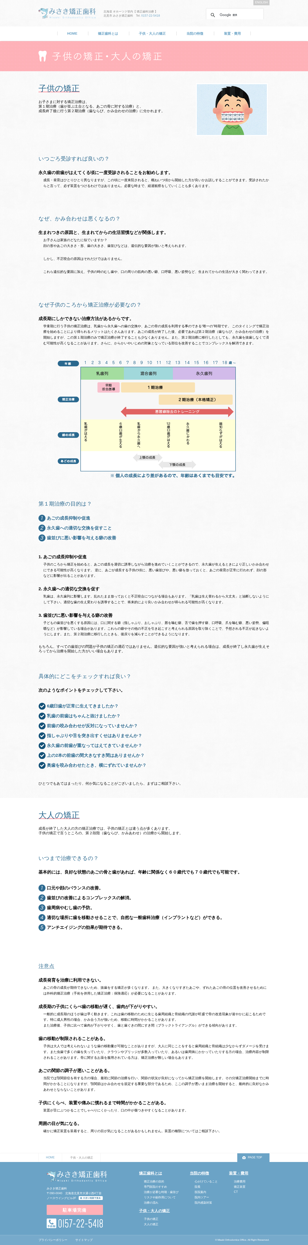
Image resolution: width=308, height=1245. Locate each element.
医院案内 (200, 1192)
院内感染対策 (203, 1202)
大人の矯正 (151, 1224)
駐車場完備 (75, 1210)
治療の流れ (151, 1202)
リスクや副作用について (160, 1197)
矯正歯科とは (108, 33)
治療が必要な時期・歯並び (161, 1192)
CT (236, 1192)
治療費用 (239, 1181)
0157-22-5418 (150, 15)
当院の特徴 (194, 33)
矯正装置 (239, 1186)
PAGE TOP (255, 1157)
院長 (197, 1186)
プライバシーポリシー (52, 1240)
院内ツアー (202, 1197)
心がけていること (206, 1181)
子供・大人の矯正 (152, 33)
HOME (72, 33)
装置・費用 (232, 33)
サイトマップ (84, 1240)
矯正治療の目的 (154, 1181)
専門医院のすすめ (155, 1186)
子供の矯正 (151, 1219)
